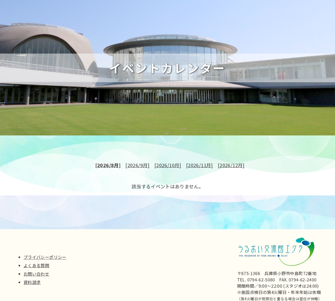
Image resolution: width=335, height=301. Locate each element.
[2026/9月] (137, 165)
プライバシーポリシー (45, 257)
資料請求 (32, 282)
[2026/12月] (231, 165)
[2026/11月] (199, 165)
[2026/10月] (167, 165)
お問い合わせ (36, 274)
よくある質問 (36, 265)
